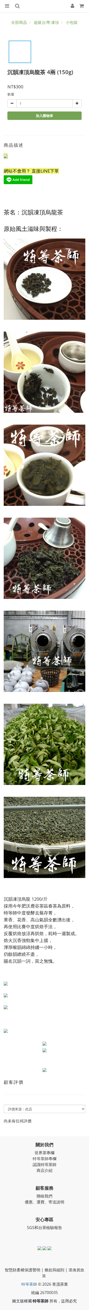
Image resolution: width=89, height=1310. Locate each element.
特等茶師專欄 (44, 1158)
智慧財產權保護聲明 (22, 1270)
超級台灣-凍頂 (46, 22)
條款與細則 (54, 1270)
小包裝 (72, 22)
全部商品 (19, 22)
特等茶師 (29, 1284)
